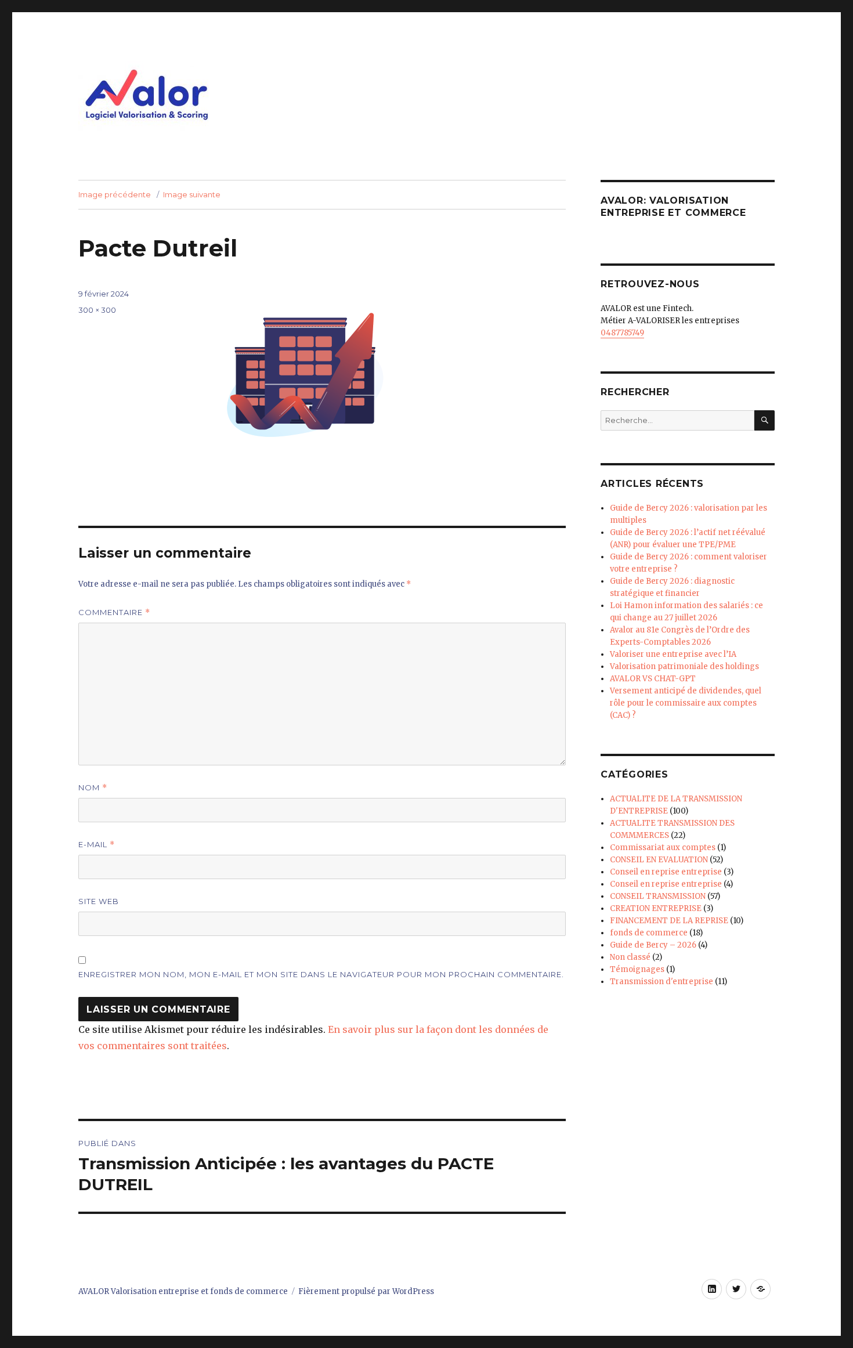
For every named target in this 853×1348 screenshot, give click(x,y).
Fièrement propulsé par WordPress (366, 1291)
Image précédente (114, 194)
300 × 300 (97, 310)
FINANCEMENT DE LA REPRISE (669, 921)
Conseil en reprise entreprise (666, 872)
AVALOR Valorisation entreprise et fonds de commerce (183, 1291)
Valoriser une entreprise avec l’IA (673, 654)
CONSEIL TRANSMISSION (658, 896)
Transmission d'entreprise (661, 981)
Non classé (630, 957)
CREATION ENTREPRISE (656, 908)
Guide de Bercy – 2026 (653, 945)
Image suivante (192, 194)
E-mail (96, 845)
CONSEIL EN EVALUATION (659, 860)
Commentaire (114, 612)
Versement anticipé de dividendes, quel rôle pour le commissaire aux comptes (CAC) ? (685, 703)
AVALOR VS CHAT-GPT (653, 679)
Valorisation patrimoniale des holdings (684, 666)
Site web (98, 901)
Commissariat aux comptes (662, 847)
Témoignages (637, 969)
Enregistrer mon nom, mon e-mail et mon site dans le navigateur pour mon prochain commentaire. (321, 974)
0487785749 (622, 333)
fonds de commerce (649, 933)
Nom (92, 788)
